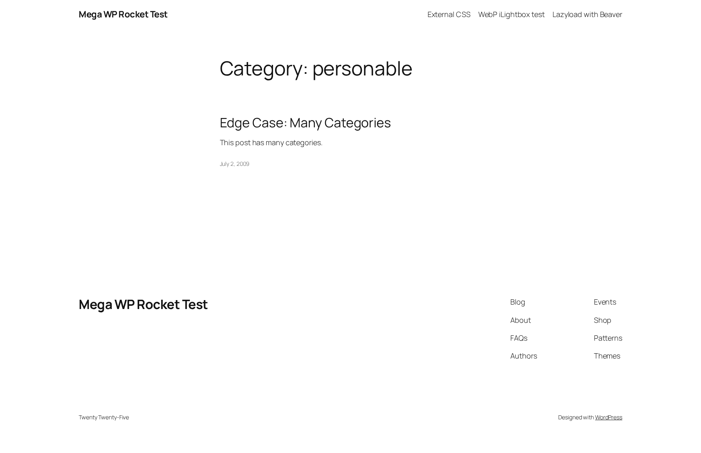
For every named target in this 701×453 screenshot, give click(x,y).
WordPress (608, 417)
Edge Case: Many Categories (305, 122)
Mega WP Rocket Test (123, 14)
